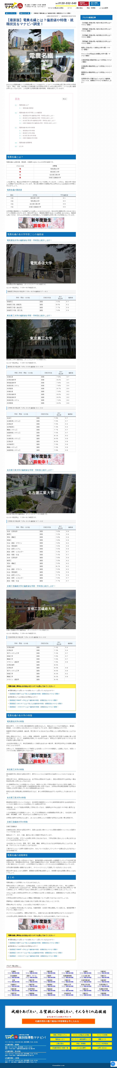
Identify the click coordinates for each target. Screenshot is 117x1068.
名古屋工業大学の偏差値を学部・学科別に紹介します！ (39, 120)
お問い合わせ (102, 1048)
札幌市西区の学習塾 (32, 1036)
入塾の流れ (79, 8)
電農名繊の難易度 (28, 108)
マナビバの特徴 (102, 1035)
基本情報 (17, 973)
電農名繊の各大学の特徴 (27, 127)
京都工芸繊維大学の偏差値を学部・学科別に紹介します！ (40, 123)
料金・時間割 (91, 8)
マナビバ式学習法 (102, 1043)
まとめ (21, 146)
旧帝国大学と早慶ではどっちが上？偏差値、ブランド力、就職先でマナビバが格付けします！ (96, 80)
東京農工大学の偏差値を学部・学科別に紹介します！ (39, 118)
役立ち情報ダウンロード (95, 3)
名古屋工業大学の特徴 (29, 135)
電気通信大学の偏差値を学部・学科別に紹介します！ (39, 115)
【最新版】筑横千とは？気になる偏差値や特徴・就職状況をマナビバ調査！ (34, 694)
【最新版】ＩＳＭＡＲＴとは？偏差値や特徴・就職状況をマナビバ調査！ (34, 707)
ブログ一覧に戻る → (13, 966)
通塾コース (102, 1039)
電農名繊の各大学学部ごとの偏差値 (30, 112)
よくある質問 (103, 8)
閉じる (64, 98)
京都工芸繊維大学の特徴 (30, 138)
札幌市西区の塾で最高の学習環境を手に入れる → (58, 1021)
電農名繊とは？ (24, 105)
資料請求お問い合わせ (83, 3)
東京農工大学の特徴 (29, 133)
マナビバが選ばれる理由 (55, 8)
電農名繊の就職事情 (25, 142)
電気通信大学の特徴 (29, 130)
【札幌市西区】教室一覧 (60, 1048)
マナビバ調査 (11, 973)
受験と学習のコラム (60, 1035)
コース (69, 8)
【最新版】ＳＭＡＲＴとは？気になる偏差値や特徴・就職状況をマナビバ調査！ (36, 703)
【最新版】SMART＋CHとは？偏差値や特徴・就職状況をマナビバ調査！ (33, 700)
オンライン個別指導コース (81, 1039)
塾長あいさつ (60, 1039)
